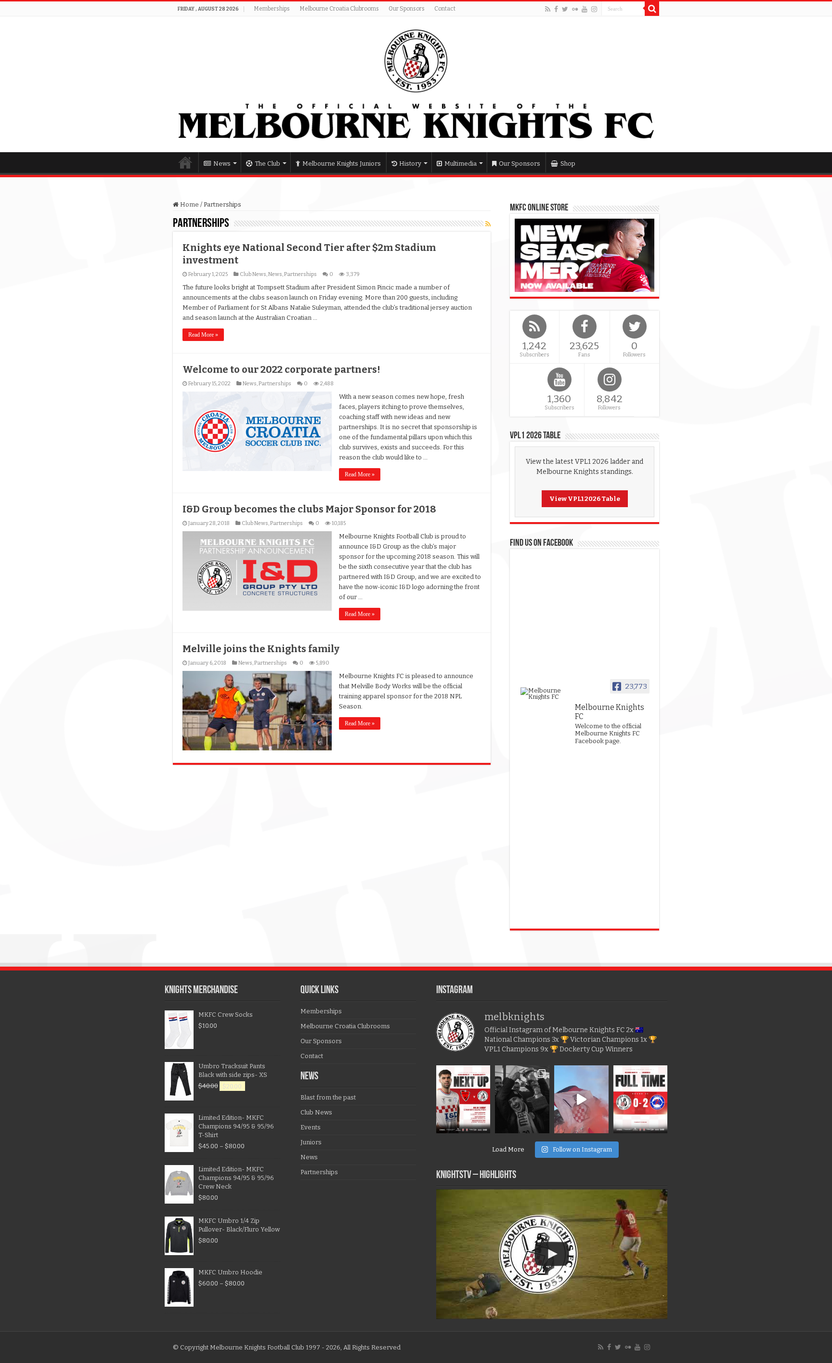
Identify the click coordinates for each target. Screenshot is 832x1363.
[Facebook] (556, 9)
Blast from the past (328, 1097)
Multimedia (460, 163)
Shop (567, 163)
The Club (267, 163)
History (410, 163)
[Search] (652, 8)
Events (310, 1127)
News (222, 163)
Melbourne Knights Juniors (341, 163)
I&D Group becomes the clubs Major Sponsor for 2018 (309, 509)
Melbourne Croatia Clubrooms (339, 8)
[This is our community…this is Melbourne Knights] (522, 1099)
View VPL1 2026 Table (584, 498)
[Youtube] (584, 9)
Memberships (272, 8)
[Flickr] (575, 9)
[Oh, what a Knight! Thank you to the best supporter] (581, 1099)
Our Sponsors (407, 8)
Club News (253, 274)
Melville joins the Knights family (260, 649)
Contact (444, 8)
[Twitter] (565, 9)
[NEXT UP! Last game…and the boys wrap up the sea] (463, 1099)
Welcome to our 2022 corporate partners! (281, 369)
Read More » (203, 334)
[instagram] (594, 9)
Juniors (311, 1142)
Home (185, 162)
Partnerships (300, 274)
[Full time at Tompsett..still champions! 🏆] (640, 1099)
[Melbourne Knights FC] (416, 84)
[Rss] (547, 9)
